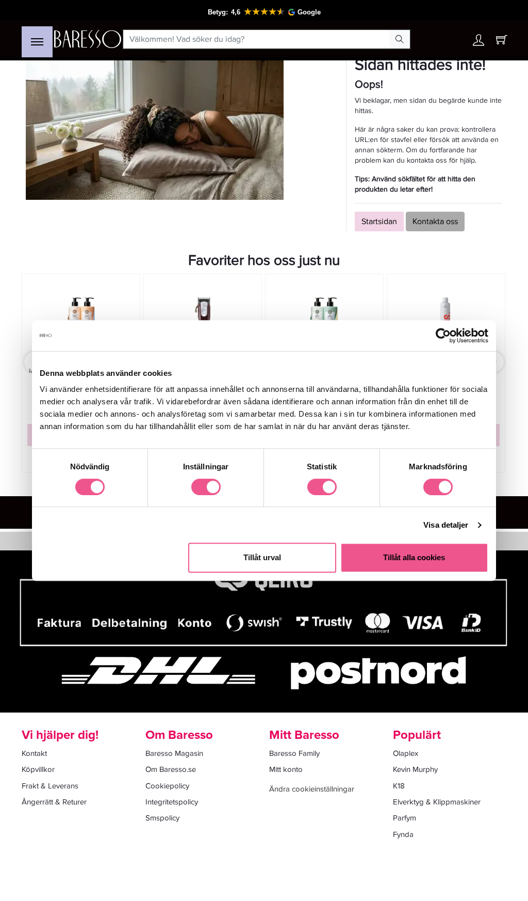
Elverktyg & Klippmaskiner (437, 802)
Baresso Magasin (174, 753)
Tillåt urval (262, 557)
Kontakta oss (435, 221)
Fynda (403, 834)
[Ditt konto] (478, 42)
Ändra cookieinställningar (311, 789)
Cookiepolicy (167, 786)
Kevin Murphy (415, 769)
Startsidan (379, 221)
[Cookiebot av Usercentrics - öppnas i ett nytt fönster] (443, 335)
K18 (399, 786)
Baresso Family (294, 753)
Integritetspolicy (171, 802)
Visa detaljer (445, 524)
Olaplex (405, 753)
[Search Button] (399, 39)
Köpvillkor (38, 769)
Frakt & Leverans (50, 786)
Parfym (404, 818)
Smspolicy (162, 818)
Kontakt (34, 753)
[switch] (206, 487)
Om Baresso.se (170, 769)
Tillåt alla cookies (414, 557)
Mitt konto (286, 769)
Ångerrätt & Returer (54, 802)
